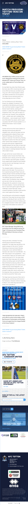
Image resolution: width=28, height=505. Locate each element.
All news (5, 391)
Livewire (24, 498)
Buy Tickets (8, 362)
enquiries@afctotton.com (17, 466)
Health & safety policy (5, 498)
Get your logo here (13, 451)
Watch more (6, 428)
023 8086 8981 (13, 464)
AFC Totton (9, 3)
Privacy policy (18, 497)
